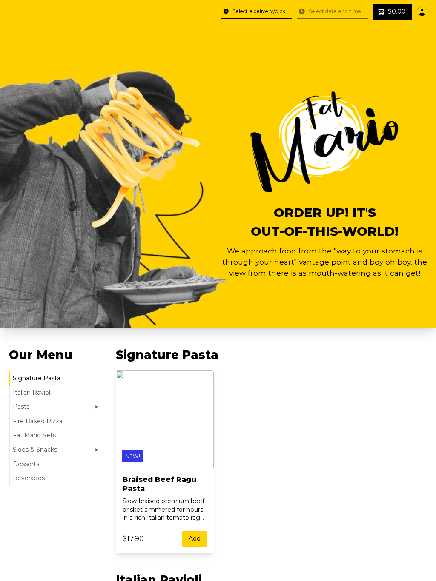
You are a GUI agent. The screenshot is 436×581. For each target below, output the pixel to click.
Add (195, 538)
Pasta (21, 406)
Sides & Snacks (35, 449)
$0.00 (397, 11)
